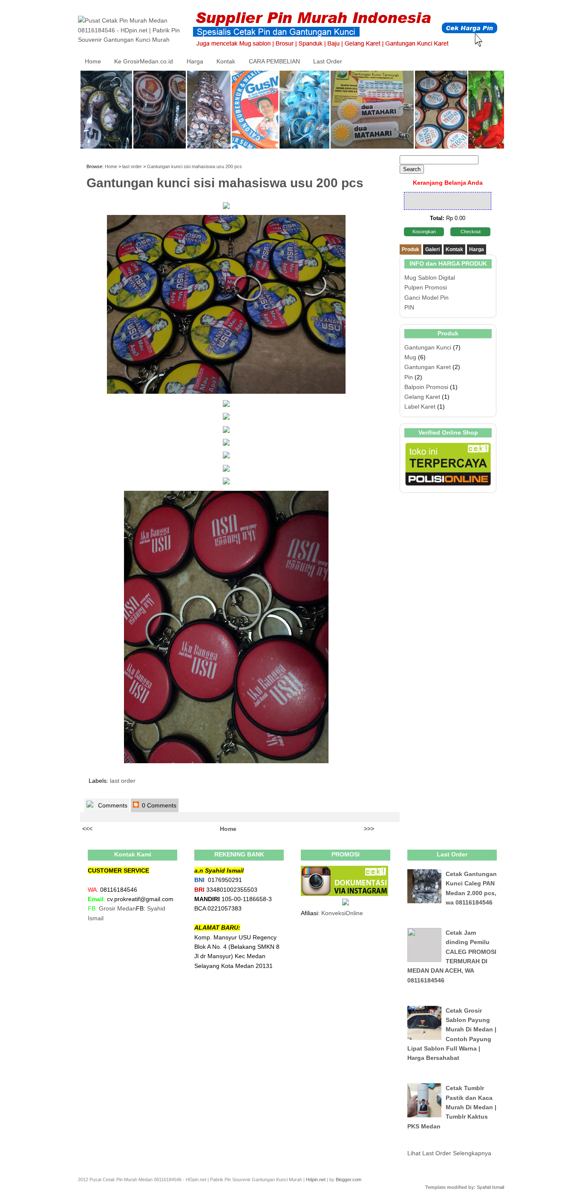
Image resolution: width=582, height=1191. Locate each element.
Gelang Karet (422, 396)
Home (93, 61)
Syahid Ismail (490, 1187)
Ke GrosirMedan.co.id (143, 61)
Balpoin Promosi (426, 387)
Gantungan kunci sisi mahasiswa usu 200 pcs (194, 166)
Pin (408, 377)
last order (132, 166)
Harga (195, 61)
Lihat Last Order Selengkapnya (449, 1153)
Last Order (327, 61)
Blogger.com (348, 1179)
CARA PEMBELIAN (274, 61)
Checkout (471, 231)
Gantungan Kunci (427, 347)
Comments (111, 805)
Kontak (225, 61)
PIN (409, 307)
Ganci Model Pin (426, 297)
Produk (410, 249)
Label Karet (419, 406)
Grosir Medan (117, 908)
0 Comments (158, 805)
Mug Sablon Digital (429, 277)
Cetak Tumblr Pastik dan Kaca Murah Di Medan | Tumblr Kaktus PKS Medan (451, 1107)
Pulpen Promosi (425, 287)
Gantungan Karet (427, 367)
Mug (410, 357)
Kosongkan (424, 231)
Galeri (432, 249)
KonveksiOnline (342, 913)
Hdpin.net (316, 1179)
